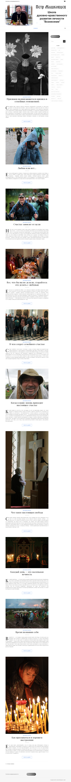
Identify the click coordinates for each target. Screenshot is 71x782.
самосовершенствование (57, 100)
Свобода (62, 80)
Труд (56, 89)
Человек (53, 96)
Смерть (52, 84)
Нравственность (55, 68)
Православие (58, 73)
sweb (64, 779)
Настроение (53, 66)
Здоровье (58, 61)
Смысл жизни (59, 84)
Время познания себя (27, 632)
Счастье (59, 87)
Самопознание (54, 77)
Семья (52, 82)
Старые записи (10, 763)
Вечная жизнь (60, 52)
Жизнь (52, 61)
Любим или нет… (27, 168)
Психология (54, 75)
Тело (52, 89)
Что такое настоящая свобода (27, 512)
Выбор (52, 57)
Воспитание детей (55, 54)
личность (53, 98)
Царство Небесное (55, 91)
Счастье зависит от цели (26, 224)
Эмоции (58, 96)
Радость (60, 75)
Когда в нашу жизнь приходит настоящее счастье (27, 404)
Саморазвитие (54, 80)
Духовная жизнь (27, 166)
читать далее (27, 121)
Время (63, 54)
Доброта (58, 57)
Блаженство (54, 50)
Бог (59, 50)
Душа (62, 59)
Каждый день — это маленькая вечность (27, 573)
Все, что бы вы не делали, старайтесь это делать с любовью (27, 283)
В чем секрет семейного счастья (26, 344)
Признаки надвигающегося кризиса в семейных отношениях (27, 100)
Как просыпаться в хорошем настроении (27, 738)
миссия (59, 98)
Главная (35, 28)
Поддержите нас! (55, 36)
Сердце (57, 82)
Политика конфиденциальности (12, 1)
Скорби (62, 82)
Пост (52, 73)
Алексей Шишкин (60, 779)
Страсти (53, 87)
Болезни (53, 52)
